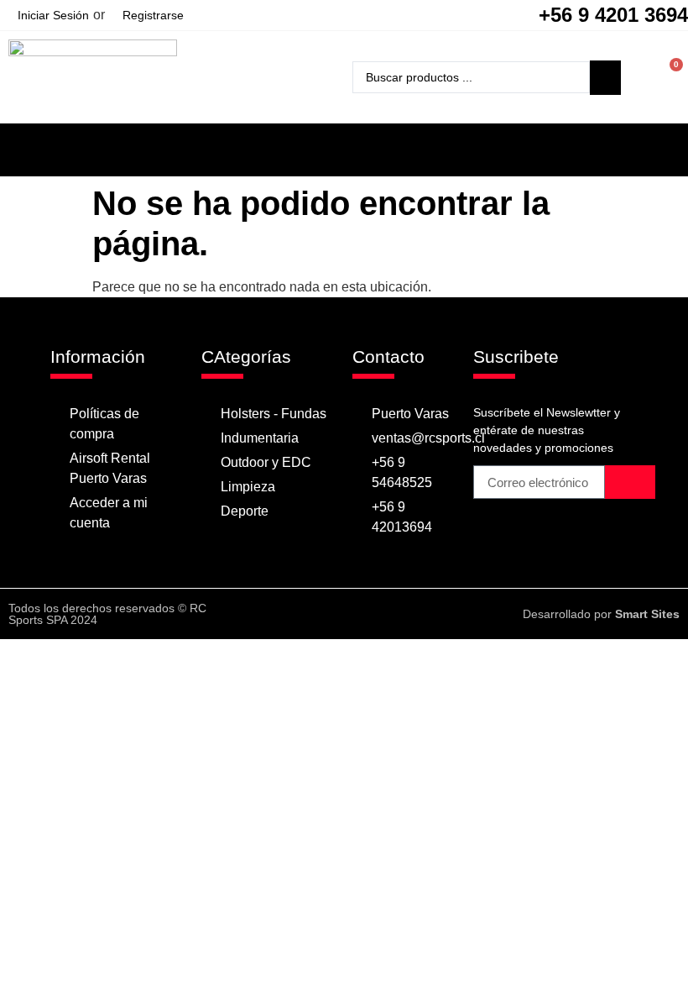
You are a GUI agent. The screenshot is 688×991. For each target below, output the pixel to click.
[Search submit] (605, 77)
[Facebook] (327, 613)
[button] (344, 146)
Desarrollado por (601, 614)
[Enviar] (630, 482)
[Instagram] (359, 613)
